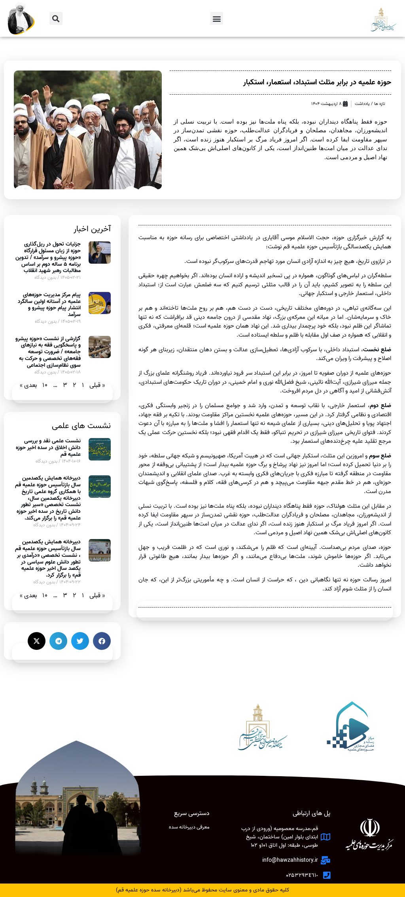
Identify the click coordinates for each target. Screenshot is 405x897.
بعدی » (28, 385)
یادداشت (362, 103)
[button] (216, 18)
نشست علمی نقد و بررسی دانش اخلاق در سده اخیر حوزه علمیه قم (48, 447)
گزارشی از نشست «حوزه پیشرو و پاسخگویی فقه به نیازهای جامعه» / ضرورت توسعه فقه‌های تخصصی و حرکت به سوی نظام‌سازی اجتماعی (48, 352)
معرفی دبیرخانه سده (189, 827)
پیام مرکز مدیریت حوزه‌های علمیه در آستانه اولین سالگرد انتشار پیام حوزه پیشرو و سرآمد (49, 304)
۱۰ (45, 385)
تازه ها (379, 103)
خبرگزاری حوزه (350, 237)
